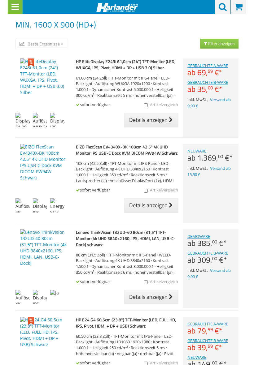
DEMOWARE (207, 240)
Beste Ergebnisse (44, 44)
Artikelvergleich (164, 104)
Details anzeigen (149, 120)
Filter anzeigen (221, 43)
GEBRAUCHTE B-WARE (207, 86)
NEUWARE (210, 155)
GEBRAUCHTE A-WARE (207, 70)
